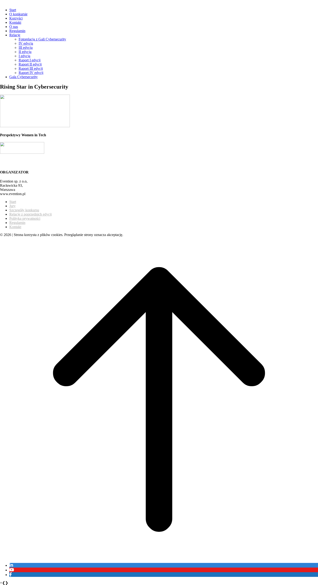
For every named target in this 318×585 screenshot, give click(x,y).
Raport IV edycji (31, 73)
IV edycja (26, 43)
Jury (12, 206)
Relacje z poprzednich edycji (30, 214)
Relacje (14, 35)
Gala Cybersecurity (23, 77)
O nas (13, 27)
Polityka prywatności (24, 218)
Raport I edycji (30, 60)
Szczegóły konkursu (24, 210)
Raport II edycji (30, 64)
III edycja (26, 48)
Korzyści (16, 18)
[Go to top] (159, 557)
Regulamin (17, 31)
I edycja (24, 56)
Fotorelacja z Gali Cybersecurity (42, 39)
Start (12, 10)
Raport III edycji (31, 68)
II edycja (25, 52)
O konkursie (18, 14)
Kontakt (15, 22)
